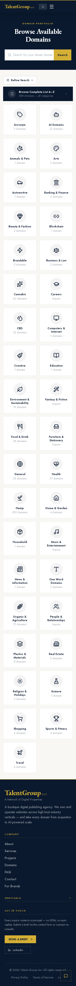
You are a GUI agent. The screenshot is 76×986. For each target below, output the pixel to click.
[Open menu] (51, 6)
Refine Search (20, 80)
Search (62, 55)
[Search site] (43, 6)
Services (10, 851)
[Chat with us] (65, 975)
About (9, 844)
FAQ (8, 872)
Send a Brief (18, 939)
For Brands (12, 886)
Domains (11, 865)
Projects (10, 858)
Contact (10, 879)
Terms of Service (43, 977)
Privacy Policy (19, 977)
